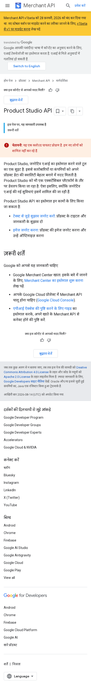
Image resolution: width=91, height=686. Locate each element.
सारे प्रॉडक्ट (10, 645)
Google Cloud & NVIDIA (20, 447)
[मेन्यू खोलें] (7, 5)
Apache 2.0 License (17, 376)
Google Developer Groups (22, 425)
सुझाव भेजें (16, 100)
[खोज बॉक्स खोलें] (68, 5)
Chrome (10, 533)
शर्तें (6, 664)
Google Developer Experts (23, 432)
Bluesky (9, 475)
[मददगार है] (50, 90)
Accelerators (13, 440)
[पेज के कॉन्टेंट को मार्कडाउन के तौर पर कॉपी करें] (72, 111)
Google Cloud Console (55, 300)
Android (9, 525)
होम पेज (8, 80)
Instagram (11, 482)
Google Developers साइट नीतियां (24, 381)
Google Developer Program (23, 417)
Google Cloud (13, 563)
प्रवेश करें (80, 5)
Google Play (12, 570)
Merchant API (39, 5)
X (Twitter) (12, 497)
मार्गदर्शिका (62, 80)
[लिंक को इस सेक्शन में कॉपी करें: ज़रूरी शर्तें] (29, 254)
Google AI (11, 637)
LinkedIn (10, 490)
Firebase (10, 540)
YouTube (10, 505)
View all (9, 578)
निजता (16, 664)
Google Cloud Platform (20, 630)
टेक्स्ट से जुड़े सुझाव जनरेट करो (34, 216)
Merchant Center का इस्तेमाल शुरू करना (53, 280)
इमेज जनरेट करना (25, 230)
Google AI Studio (16, 548)
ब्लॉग (7, 468)
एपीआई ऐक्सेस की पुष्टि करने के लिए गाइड (42, 308)
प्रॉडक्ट (22, 80)
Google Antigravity (17, 555)
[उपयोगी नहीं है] (57, 90)
